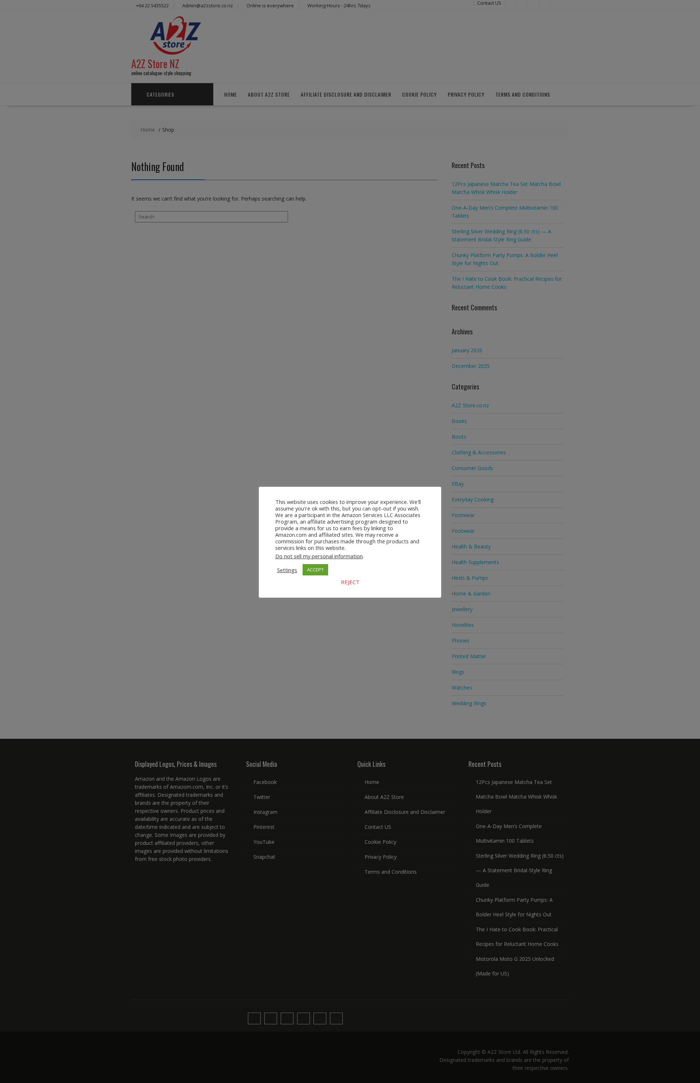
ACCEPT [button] (315, 569)
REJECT (350, 582)
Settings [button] (287, 570)
